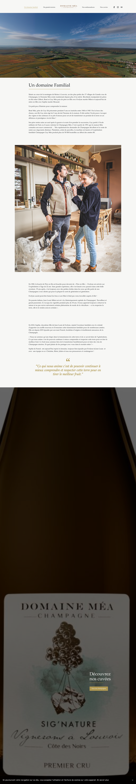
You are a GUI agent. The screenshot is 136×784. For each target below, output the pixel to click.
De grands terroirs (49, 7)
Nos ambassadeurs (88, 7)
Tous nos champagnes (98, 688)
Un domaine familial (31, 7)
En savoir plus (103, 780)
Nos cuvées (104, 7)
